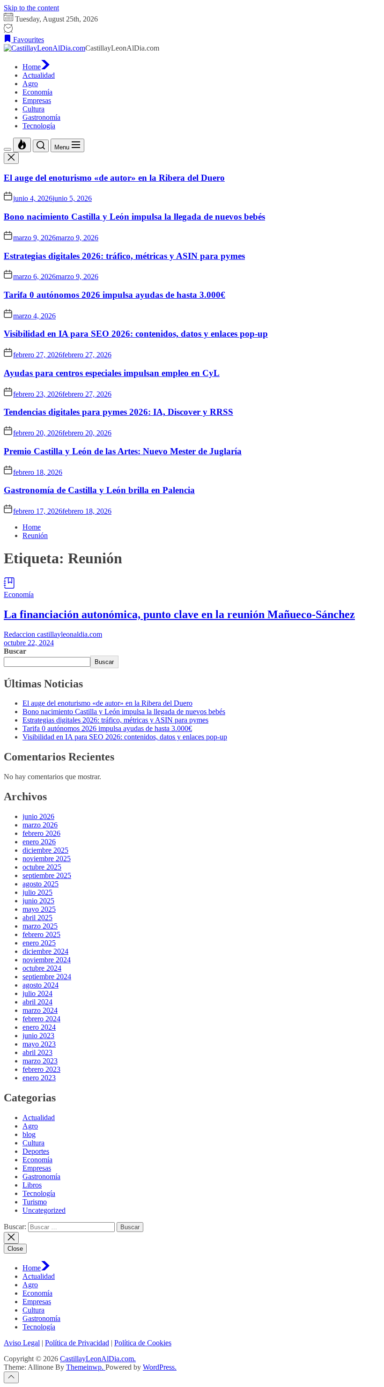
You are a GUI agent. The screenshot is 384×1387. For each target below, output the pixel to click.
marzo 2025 (40, 926)
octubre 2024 (41, 968)
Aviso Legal (22, 1343)
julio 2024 (37, 993)
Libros (32, 1185)
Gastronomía (41, 117)
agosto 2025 (40, 884)
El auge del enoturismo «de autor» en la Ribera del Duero (114, 178)
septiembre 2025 (46, 875)
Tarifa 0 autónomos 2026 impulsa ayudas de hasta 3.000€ (114, 295)
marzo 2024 (40, 1010)
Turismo (34, 1202)
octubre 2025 (41, 867)
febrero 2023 (41, 1069)
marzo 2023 (40, 1061)
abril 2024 (37, 1002)
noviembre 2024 (46, 960)
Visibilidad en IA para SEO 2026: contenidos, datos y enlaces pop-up (136, 334)
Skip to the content (31, 8)
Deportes (35, 1151)
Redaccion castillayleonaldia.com (53, 634)
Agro (30, 84)
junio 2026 (38, 816)
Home (31, 67)
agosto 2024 (40, 985)
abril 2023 (37, 1052)
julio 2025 (37, 892)
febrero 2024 (41, 1019)
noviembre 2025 (46, 859)
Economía (37, 92)
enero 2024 (39, 1027)
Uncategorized (44, 1210)
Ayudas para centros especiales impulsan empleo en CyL (112, 373)
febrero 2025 (41, 934)
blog (29, 1134)
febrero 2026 (41, 833)
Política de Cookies (142, 1343)
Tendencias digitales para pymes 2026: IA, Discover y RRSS (118, 412)
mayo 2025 (39, 909)
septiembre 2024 (46, 977)
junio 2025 (38, 901)
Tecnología (38, 126)
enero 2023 (39, 1078)
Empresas (36, 100)
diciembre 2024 (45, 951)
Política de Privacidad (77, 1343)
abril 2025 (37, 918)
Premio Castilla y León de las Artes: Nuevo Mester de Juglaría (123, 451)
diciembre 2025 (45, 850)
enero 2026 (39, 842)
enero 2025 (39, 943)
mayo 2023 (39, 1044)
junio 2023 (38, 1036)
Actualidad (38, 75)
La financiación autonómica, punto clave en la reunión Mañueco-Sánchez (179, 614)
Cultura (33, 109)
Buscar (15, 651)
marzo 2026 (40, 825)
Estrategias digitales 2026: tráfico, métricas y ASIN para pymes (124, 256)
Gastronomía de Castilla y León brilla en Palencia (99, 490)
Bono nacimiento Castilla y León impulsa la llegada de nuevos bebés (134, 216)
